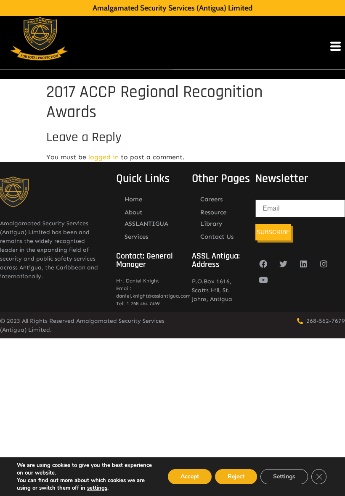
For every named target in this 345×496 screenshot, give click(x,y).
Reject (236, 476)
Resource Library (213, 217)
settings (97, 488)
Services (136, 236)
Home (133, 199)
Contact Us (217, 236)
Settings (284, 476)
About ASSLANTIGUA (146, 217)
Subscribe (273, 232)
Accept (189, 476)
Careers (211, 199)
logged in (103, 157)
